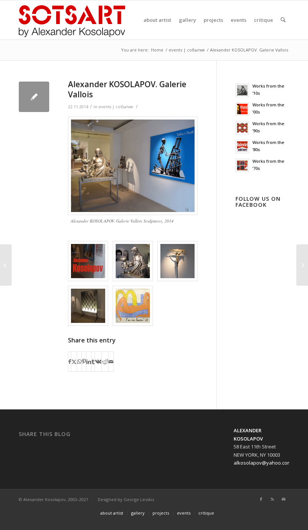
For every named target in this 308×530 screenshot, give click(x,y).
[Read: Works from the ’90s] (242, 128)
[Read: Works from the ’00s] (242, 109)
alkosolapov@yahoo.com (262, 462)
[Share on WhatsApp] (79, 361)
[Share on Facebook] (69, 361)
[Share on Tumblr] (93, 361)
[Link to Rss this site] (272, 499)
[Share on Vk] (98, 361)
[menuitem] (157, 19)
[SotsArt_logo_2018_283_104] (72, 19)
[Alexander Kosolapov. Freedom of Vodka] (302, 265)
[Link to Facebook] (261, 499)
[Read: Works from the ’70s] (242, 165)
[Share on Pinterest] (84, 361)
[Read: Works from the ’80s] (242, 146)
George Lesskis (139, 499)
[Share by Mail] (111, 361)
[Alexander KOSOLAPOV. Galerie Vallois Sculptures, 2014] (133, 166)
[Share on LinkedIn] (88, 361)
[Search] (283, 19)
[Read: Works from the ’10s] (242, 90)
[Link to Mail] (283, 499)
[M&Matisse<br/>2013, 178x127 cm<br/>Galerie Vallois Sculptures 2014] (133, 306)
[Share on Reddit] (105, 361)
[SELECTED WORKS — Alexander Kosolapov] (6, 265)
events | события (115, 106)
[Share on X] (74, 361)
